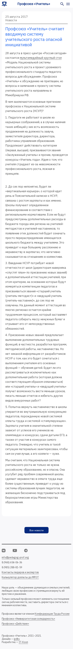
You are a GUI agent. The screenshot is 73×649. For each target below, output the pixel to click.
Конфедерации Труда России (52, 613)
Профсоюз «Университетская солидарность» (28, 618)
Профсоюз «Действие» (15, 623)
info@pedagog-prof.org (15, 557)
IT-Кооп (23, 642)
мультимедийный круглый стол (41, 58)
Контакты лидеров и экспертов (20, 572)
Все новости (36, 530)
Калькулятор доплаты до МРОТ (20, 577)
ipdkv (16, 638)
